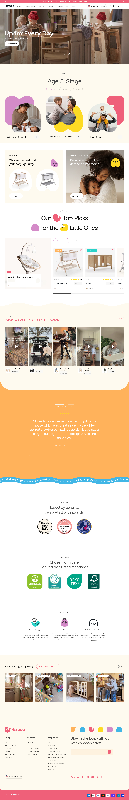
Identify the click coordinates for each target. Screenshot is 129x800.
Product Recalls (32, 754)
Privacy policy (53, 748)
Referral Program (33, 748)
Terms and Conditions (56, 757)
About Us (30, 742)
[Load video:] (16, 346)
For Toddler (65, 89)
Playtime (50, 6)
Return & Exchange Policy (57, 754)
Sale (6, 742)
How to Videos (53, 766)
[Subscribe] (109, 752)
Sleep (19, 6)
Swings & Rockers (30, 6)
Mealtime (41, 6)
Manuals (51, 769)
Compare (8, 757)
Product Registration (56, 763)
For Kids (78, 89)
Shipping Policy (54, 751)
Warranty (51, 745)
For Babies (52, 89)
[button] (5, 1)
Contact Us (52, 760)
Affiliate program (32, 751)
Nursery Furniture (11, 745)
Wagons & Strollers (62, 6)
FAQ (49, 742)
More (73, 6)
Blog (28, 745)
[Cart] (123, 6)
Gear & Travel (10, 754)
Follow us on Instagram (49, 666)
